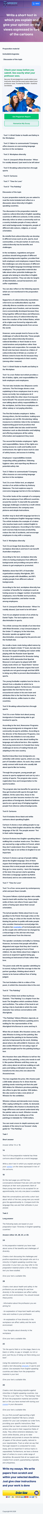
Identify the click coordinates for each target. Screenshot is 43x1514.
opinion (10, 1167)
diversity (25, 1366)
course (5, 1404)
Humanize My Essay (21, 123)
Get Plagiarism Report (21, 117)
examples (18, 927)
